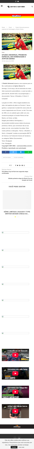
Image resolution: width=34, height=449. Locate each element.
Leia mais (21, 447)
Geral (10, 27)
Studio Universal (18, 157)
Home (3, 27)
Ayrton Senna (7, 157)
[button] (17, 16)
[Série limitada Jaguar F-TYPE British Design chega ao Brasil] (17, 199)
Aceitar (14, 447)
